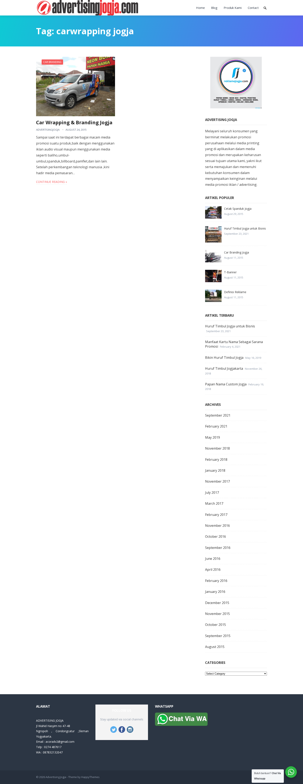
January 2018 (215, 470)
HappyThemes (90, 777)
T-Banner (230, 272)
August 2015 (214, 646)
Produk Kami (233, 8)
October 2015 (215, 624)
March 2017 (214, 503)
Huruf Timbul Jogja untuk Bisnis (245, 228)
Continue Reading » (51, 182)
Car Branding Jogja (236, 252)
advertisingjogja (48, 129)
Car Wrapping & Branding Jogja (74, 122)
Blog (214, 8)
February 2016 (216, 580)
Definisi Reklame (235, 292)
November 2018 (217, 448)
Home (200, 8)
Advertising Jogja (56, 777)
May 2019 (212, 437)
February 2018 (216, 459)
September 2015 (217, 636)
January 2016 (215, 591)
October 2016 (215, 536)
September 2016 (217, 547)
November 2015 (217, 613)
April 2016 (213, 569)
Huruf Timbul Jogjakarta (224, 368)
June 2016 (212, 558)
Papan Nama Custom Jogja (226, 384)
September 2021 (217, 415)
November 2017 (217, 481)
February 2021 (216, 426)
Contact (253, 8)
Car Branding (52, 62)
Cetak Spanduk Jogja (237, 209)
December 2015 (217, 602)
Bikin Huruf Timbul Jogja (224, 357)
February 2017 (216, 514)
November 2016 (217, 525)
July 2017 (212, 492)
